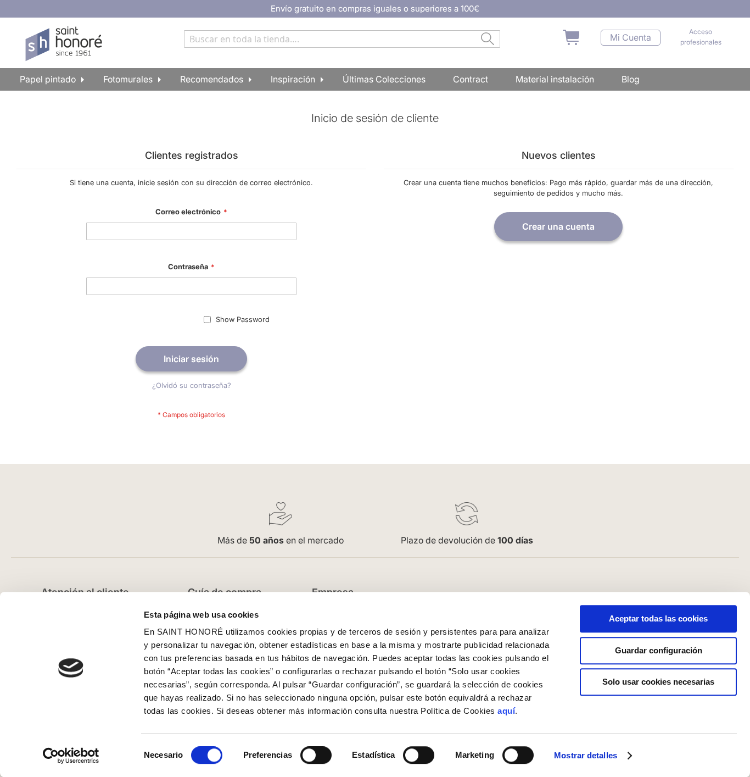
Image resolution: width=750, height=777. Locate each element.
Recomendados (211, 79)
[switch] (316, 756)
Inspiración (293, 79)
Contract (470, 79)
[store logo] (65, 44)
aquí (506, 710)
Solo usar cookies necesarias (658, 681)
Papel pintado (48, 79)
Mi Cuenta (630, 37)
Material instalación (555, 79)
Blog (631, 79)
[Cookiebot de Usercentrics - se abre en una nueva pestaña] (71, 755)
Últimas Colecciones (384, 79)
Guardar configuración (658, 650)
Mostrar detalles (585, 755)
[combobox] (342, 39)
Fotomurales (128, 79)
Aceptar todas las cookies (658, 618)
